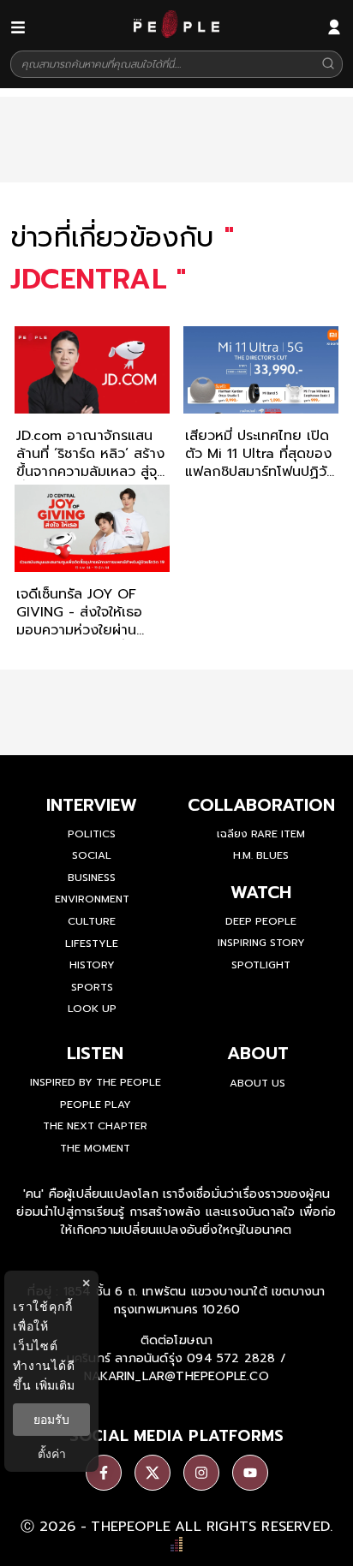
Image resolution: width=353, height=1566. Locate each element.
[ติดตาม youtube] (250, 1473)
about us (257, 1083)
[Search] (328, 64)
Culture (92, 921)
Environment (92, 899)
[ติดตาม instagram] (201, 1473)
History (92, 965)
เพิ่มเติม (55, 1385)
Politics (92, 834)
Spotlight (260, 965)
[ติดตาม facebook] (104, 1473)
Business (92, 877)
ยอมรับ (51, 1419)
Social (91, 855)
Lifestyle (91, 943)
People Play (95, 1104)
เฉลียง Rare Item (261, 834)
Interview (91, 805)
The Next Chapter (95, 1126)
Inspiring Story (261, 942)
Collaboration (261, 805)
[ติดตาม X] (153, 1473)
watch (260, 892)
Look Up (92, 1008)
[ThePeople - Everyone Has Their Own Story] (176, 33)
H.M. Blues (261, 855)
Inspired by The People (95, 1082)
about (258, 1053)
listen (95, 1053)
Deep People (260, 921)
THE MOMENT (95, 1148)
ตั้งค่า (52, 1454)
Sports (92, 987)
